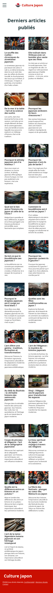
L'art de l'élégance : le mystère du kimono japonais (38, 348)
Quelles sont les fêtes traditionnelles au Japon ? (37, 302)
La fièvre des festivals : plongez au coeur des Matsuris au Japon (37, 490)
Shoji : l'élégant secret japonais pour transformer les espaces (37, 394)
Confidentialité (29, 582)
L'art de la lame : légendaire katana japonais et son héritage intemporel (14, 538)
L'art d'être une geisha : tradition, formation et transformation (14, 349)
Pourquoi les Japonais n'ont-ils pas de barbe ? (37, 162)
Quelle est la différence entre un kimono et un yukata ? (14, 490)
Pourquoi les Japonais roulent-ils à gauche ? (38, 258)
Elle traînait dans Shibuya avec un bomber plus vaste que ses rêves (37, 56)
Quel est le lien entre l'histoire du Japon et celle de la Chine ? (14, 210)
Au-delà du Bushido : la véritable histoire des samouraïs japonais (15, 395)
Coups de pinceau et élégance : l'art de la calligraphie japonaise (14, 443)
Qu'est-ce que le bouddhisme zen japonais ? (13, 258)
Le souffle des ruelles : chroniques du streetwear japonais (12, 57)
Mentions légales (42, 582)
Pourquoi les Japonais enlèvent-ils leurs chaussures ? (37, 112)
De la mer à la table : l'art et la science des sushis (14, 110)
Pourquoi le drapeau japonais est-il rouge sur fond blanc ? (14, 302)
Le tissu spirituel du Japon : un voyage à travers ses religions (36, 443)
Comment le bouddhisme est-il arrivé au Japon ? (37, 209)
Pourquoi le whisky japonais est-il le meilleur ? (14, 162)
